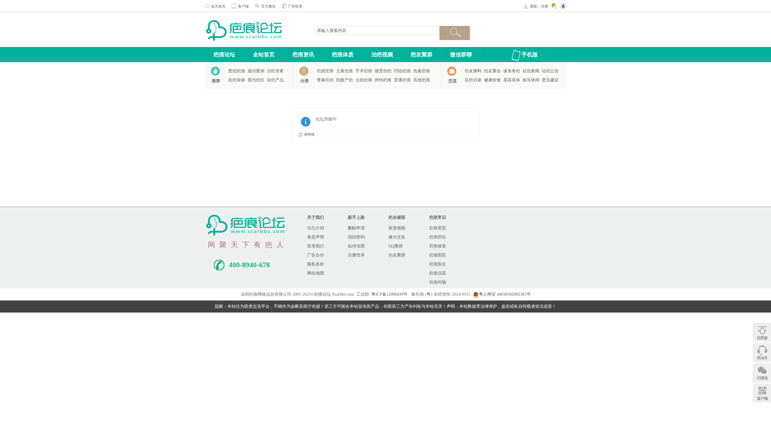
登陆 (533, 6)
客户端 (243, 6)
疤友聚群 (421, 55)
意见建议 (550, 80)
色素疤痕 (421, 71)
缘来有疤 (511, 71)
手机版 (530, 55)
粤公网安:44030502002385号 (505, 294)
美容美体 (511, 80)
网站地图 (315, 273)
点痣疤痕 (363, 80)
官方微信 (268, 6)
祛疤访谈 (473, 80)
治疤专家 (275, 71)
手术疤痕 (363, 71)
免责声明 (315, 237)
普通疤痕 (402, 80)
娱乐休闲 (531, 80)
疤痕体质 (343, 55)
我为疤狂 (256, 80)
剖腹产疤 (344, 80)
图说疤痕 (236, 71)
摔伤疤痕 (383, 80)
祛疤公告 (550, 71)
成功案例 (256, 71)
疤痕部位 (437, 237)
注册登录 (356, 255)
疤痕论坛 (224, 55)
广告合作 (315, 255)
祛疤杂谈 (236, 80)
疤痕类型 (437, 228)
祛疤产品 (275, 80)
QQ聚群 (396, 246)
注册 (544, 6)
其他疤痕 (421, 80)
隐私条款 (315, 264)
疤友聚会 (492, 71)
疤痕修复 (437, 246)
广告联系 (295, 6)
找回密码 (356, 237)
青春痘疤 (325, 80)
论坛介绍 (315, 228)
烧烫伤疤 (383, 71)
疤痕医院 (437, 255)
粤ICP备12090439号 (389, 294)
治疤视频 (382, 55)
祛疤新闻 (531, 71)
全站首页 (264, 55)
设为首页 (218, 6)
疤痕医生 (437, 264)
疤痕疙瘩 (325, 71)
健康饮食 (492, 80)
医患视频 (397, 228)
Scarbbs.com (343, 294)
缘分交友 (397, 237)
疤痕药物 (437, 282)
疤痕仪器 (437, 273)
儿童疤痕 (344, 71)
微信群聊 (461, 55)
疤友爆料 (473, 71)
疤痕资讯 (303, 55)
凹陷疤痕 (402, 71)
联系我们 (315, 246)
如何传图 (356, 246)
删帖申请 (356, 228)
